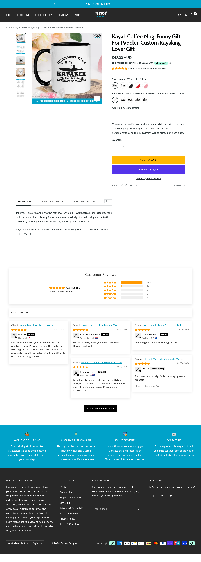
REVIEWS (63, 14)
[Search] (179, 15)
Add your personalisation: (126, 107)
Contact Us (66, 492)
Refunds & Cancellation (72, 508)
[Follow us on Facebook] (153, 496)
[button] (120, 68)
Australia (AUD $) (16, 543)
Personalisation (84, 201)
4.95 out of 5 (73, 287)
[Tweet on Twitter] (131, 185)
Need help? (179, 185)
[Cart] (193, 14)
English (35, 543)
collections (46, 521)
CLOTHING (23, 14)
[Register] (138, 509)
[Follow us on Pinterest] (170, 496)
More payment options (148, 178)
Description (23, 201)
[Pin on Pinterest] (126, 185)
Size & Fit (65, 502)
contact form (172, 450)
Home (9, 27)
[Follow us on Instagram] (162, 496)
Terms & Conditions (70, 523)
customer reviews (30, 525)
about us (24, 521)
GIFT (9, 14)
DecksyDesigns (69, 543)
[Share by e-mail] (136, 185)
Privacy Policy (67, 518)
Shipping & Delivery (70, 497)
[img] (18, 329)
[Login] (186, 15)
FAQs (63, 486)
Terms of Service (69, 513)
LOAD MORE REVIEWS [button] (100, 408)
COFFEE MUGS (44, 14)
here (92, 459)
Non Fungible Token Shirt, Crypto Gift (163, 324)
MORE (77, 14)
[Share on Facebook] (122, 185)
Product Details (52, 201)
